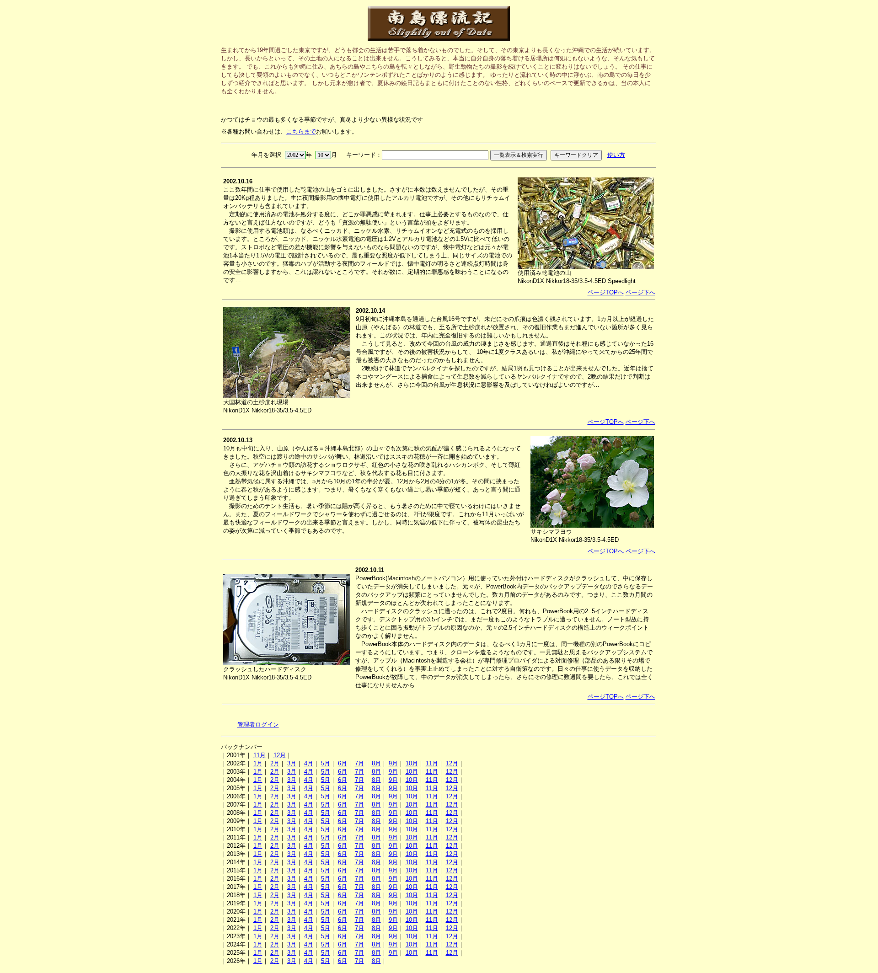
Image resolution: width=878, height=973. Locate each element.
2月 (274, 763)
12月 (279, 755)
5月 (325, 763)
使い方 (616, 154)
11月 (259, 755)
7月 (359, 763)
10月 (412, 763)
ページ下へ (640, 292)
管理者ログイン (258, 724)
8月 (376, 763)
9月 (393, 763)
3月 (291, 763)
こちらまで (301, 131)
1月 (257, 763)
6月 (342, 763)
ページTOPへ (606, 292)
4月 (308, 763)
